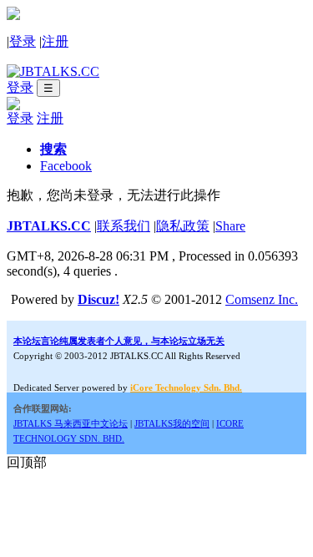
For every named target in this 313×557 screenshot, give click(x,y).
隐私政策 (183, 226)
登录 (22, 41)
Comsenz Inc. (261, 299)
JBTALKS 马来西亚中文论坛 (70, 423)
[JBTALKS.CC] (53, 71)
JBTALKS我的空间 (172, 423)
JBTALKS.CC (49, 226)
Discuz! (98, 299)
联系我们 (123, 226)
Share (230, 226)
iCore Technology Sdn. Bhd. (186, 387)
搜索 (53, 149)
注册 (55, 41)
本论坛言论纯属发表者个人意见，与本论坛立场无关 (119, 341)
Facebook (66, 166)
